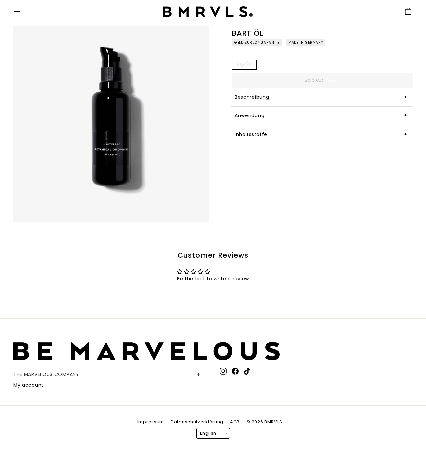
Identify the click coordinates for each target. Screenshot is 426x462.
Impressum (150, 422)
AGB (235, 422)
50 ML (244, 64)
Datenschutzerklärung (197, 422)
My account (28, 385)
